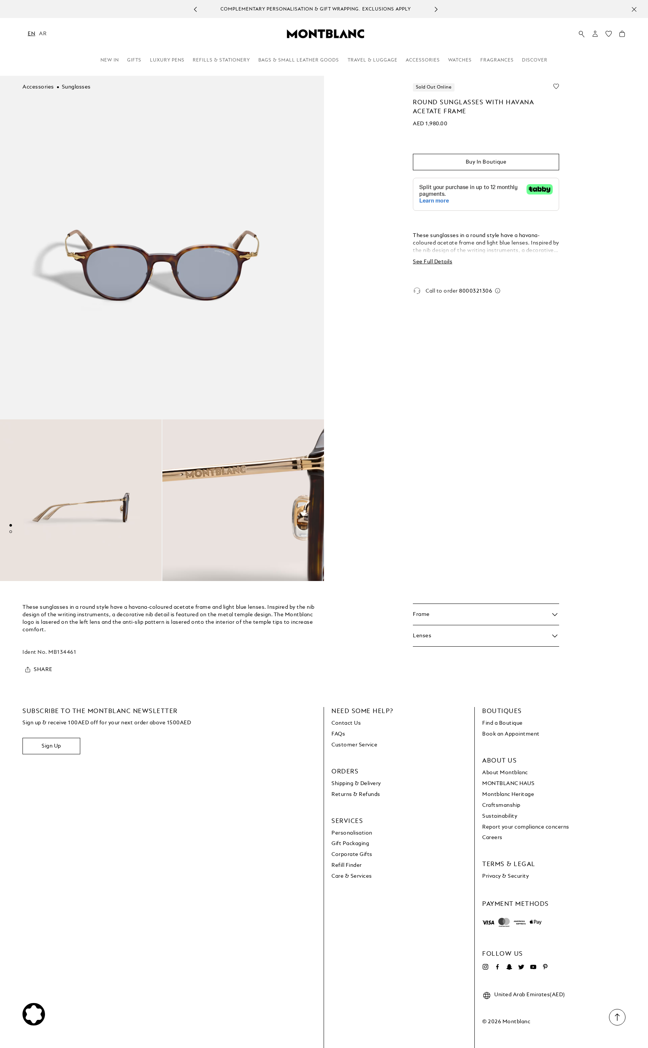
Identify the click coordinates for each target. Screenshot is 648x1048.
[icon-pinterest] (545, 967)
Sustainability (499, 816)
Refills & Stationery (221, 60)
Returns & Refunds (356, 794)
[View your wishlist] (608, 35)
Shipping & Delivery (356, 783)
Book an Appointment (511, 734)
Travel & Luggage (373, 60)
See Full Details (432, 261)
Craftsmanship (501, 805)
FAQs (338, 734)
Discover (535, 60)
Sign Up (51, 746)
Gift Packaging (350, 843)
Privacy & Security (505, 876)
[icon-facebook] (497, 967)
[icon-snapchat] (509, 967)
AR (42, 33)
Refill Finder (347, 865)
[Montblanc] (325, 33)
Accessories (423, 60)
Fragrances (497, 60)
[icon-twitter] (521, 967)
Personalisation (352, 833)
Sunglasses (76, 87)
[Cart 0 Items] (622, 35)
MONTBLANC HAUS (508, 783)
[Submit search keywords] (582, 34)
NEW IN (109, 60)
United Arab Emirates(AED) (529, 994)
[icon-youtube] (533, 967)
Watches (460, 60)
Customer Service (354, 745)
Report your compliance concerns (525, 827)
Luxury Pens (167, 60)
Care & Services (352, 876)
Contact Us (346, 723)
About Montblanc (505, 772)
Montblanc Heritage (508, 794)
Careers (492, 837)
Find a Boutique (502, 723)
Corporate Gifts (352, 854)
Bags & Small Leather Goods (298, 60)
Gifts (134, 60)
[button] (595, 33)
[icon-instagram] (485, 967)
